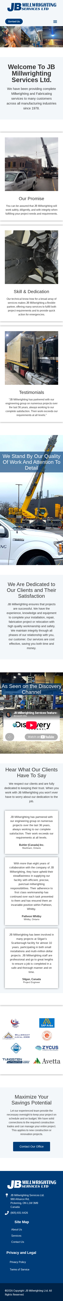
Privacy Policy (18, 1262)
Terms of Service (19, 1269)
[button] (55, 22)
